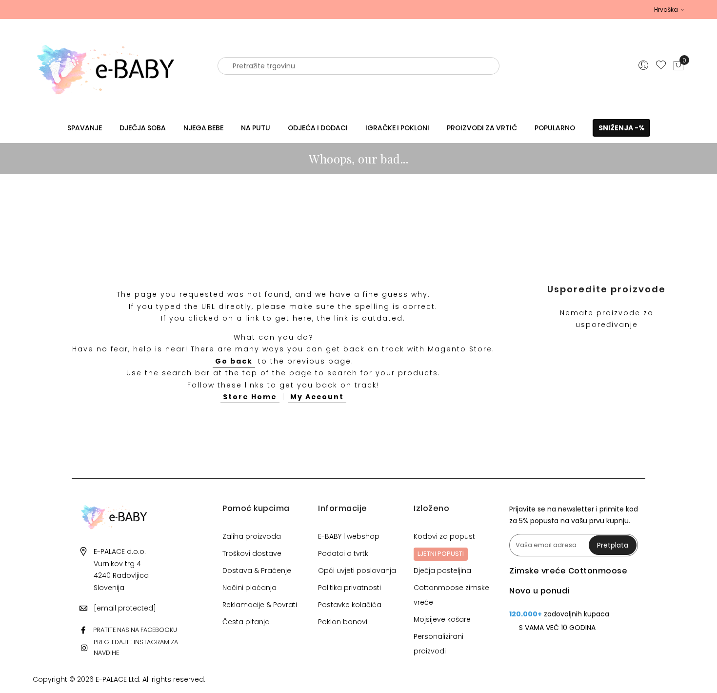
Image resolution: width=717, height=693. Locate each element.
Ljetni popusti (441, 553)
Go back (234, 361)
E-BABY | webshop (348, 536)
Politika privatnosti (349, 587)
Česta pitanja (246, 622)
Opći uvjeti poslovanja (357, 570)
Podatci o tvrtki (344, 553)
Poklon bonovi (342, 622)
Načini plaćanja (249, 587)
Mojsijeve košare (442, 619)
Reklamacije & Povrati (259, 605)
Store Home (250, 397)
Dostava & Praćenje (256, 570)
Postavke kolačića (349, 605)
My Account (317, 397)
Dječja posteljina (442, 570)
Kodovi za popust (444, 536)
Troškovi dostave (251, 553)
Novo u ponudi (539, 590)
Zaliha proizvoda (251, 536)
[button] (669, 9)
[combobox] (358, 66)
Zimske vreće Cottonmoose (568, 570)
